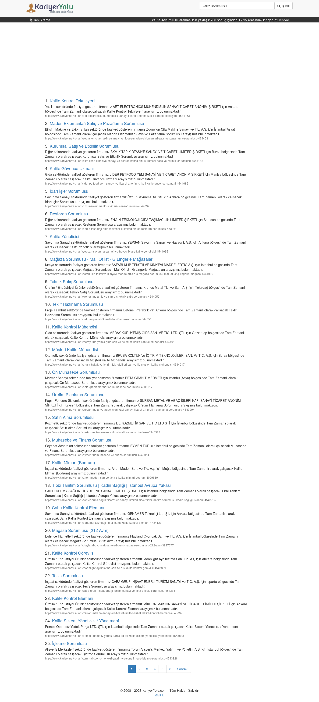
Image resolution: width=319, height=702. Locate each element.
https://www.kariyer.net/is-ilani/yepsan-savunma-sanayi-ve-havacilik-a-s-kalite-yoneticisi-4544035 (106, 251)
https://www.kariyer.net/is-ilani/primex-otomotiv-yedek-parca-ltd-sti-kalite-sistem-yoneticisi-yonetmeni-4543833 (114, 636)
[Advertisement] (136, 62)
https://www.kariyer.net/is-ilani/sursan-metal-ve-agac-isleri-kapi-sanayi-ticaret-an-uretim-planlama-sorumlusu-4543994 (120, 409)
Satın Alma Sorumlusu (73, 417)
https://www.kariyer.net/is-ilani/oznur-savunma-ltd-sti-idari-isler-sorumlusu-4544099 (97, 206)
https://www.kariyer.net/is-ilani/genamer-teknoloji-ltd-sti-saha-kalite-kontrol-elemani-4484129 (103, 522)
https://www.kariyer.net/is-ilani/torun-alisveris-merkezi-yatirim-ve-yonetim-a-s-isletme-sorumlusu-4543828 (111, 658)
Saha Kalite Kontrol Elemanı (78, 507)
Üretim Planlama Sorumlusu (78, 394)
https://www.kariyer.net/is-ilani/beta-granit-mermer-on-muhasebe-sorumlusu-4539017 (98, 387)
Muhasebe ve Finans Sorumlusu (82, 440)
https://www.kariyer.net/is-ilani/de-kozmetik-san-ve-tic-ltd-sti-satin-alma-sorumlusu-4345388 (102, 432)
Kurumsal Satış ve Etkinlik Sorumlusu (84, 146)
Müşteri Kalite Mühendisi (75, 349)
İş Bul (285, 6)
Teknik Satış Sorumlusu (71, 281)
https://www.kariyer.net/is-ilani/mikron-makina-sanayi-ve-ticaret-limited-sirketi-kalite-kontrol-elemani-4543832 (113, 613)
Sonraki (182, 668)
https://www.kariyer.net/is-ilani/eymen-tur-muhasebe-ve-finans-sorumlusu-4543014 (97, 455)
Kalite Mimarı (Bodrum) (73, 462)
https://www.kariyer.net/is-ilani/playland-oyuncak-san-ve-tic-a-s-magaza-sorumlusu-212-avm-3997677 (109, 545)
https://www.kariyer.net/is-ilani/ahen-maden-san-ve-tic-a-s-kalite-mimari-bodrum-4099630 (101, 477)
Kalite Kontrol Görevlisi (73, 553)
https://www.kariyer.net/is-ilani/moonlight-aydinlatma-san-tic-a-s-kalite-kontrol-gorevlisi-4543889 (105, 568)
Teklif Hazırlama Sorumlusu (77, 304)
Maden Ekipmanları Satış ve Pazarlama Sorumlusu (97, 123)
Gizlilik (159, 695)
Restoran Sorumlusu (69, 213)
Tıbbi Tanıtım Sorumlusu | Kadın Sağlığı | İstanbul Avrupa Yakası (111, 485)
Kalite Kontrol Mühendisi (74, 327)
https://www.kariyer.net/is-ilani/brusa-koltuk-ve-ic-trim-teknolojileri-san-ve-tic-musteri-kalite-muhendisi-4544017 (115, 364)
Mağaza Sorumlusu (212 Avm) (80, 530)
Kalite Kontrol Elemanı (72, 598)
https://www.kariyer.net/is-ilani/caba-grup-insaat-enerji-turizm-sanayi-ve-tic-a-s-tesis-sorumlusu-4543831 (111, 590)
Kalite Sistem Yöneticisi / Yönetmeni (85, 620)
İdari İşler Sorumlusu (69, 191)
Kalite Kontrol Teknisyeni (72, 100)
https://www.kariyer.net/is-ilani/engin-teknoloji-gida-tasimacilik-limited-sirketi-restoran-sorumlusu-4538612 (111, 229)
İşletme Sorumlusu (69, 643)
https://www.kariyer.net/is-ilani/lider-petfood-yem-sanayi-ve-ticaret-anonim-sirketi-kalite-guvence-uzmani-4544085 (116, 183)
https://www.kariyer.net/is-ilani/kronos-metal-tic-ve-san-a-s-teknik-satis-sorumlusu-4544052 (102, 296)
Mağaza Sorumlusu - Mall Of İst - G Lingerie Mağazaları (101, 259)
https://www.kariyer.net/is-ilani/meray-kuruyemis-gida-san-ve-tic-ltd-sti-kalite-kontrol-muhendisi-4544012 (110, 342)
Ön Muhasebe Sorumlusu (76, 372)
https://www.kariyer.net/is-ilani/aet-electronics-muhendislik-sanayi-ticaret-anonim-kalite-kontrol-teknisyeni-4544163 (117, 116)
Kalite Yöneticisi (64, 236)
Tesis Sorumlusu (67, 575)
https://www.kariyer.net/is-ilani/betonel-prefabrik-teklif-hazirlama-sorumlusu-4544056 (98, 319)
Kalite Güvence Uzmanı (72, 168)
